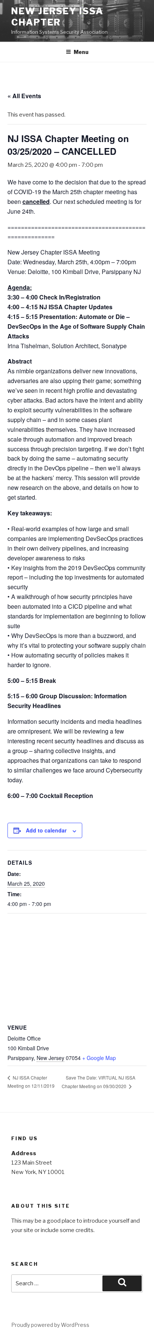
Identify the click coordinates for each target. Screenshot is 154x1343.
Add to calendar (46, 830)
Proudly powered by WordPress (50, 1325)
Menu (81, 52)
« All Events (24, 95)
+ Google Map (99, 1058)
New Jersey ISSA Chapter (57, 17)
